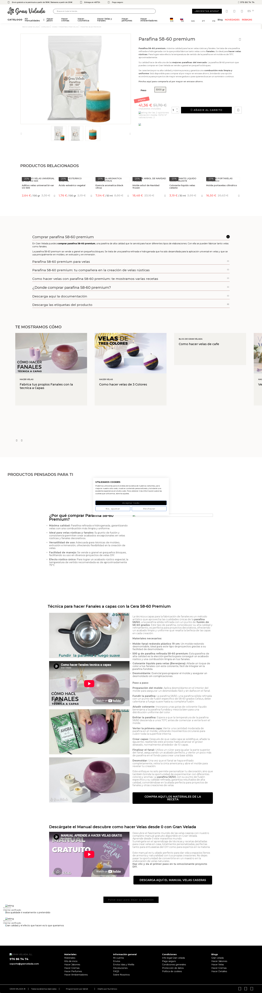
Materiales (69, 958)
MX (193, 21)
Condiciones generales (174, 964)
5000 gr (160, 89)
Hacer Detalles (219, 971)
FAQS (116, 971)
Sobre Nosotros (121, 974)
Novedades (232, 20)
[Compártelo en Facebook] (253, 101)
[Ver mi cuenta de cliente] (234, 11)
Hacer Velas (217, 964)
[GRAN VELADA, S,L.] (30, 11)
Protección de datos (173, 968)
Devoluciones (120, 968)
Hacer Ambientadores (76, 974)
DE (172, 21)
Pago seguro (169, 961)
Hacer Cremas (71, 968)
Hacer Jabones (72, 964)
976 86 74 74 (247, 2)
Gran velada (217, 958)
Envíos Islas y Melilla (123, 964)
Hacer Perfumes (73, 971)
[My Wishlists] (227, 11)
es (249, 11)
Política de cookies (172, 971)
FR (213, 21)
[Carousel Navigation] (138, 440)
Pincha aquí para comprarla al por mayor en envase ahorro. (171, 81)
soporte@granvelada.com (24, 964)
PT (203, 21)
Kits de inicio (70, 961)
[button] (173, 798)
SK (182, 21)
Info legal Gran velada (173, 958)
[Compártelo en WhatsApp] (249, 101)
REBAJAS (247, 20)
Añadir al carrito (207, 110)
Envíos (116, 961)
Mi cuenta (118, 958)
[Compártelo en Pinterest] (256, 101)
